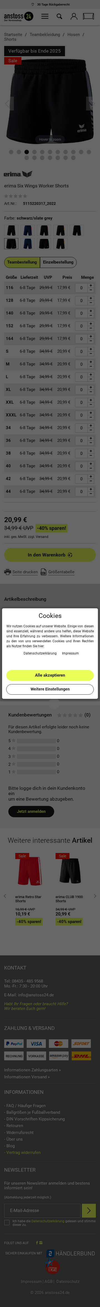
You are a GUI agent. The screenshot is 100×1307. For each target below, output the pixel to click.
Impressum (70, 653)
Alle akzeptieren (50, 675)
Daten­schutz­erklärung (41, 653)
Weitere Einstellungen (50, 689)
